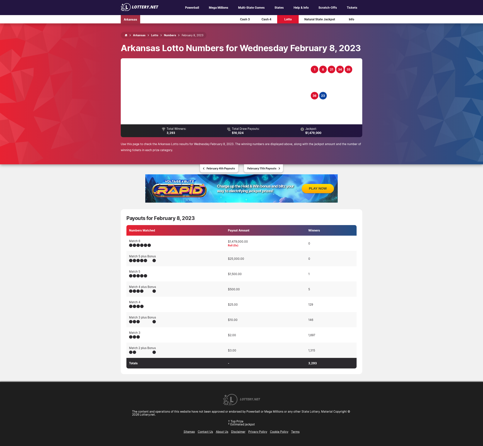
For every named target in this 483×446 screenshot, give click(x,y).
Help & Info (301, 7)
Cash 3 (245, 19)
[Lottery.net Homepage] (126, 35)
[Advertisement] (218, 91)
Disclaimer (238, 432)
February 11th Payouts (261, 168)
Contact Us (205, 432)
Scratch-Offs (327, 7)
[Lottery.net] (139, 10)
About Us (222, 432)
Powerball (192, 7)
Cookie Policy (279, 432)
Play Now (318, 188)
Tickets (352, 7)
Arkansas (130, 19)
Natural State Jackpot (319, 19)
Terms (295, 432)
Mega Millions (218, 7)
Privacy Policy (257, 432)
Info (351, 19)
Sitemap (189, 432)
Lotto (288, 19)
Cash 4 (266, 19)
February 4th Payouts (221, 168)
